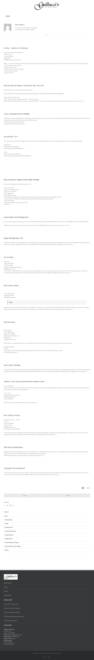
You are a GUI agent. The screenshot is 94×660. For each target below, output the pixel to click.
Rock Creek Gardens (11, 286)
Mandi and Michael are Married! (12, 612)
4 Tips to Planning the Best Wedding (16, 114)
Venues (7, 550)
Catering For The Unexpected (14, 468)
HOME (10, 302)
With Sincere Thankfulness (13, 447)
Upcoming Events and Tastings (13, 546)
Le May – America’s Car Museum (16, 48)
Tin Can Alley (8, 257)
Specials (6, 591)
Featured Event (9, 527)
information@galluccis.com (14, 635)
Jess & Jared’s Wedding (12, 365)
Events (6, 523)
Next (88, 488)
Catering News (8, 520)
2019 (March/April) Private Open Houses (14, 616)
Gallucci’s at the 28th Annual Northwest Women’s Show (24, 381)
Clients (5, 587)
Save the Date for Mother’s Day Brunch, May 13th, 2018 (24, 86)
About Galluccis (8, 583)
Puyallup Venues (9, 535)
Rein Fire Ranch (9, 322)
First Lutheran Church (12, 415)
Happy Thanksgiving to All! (13, 238)
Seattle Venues (9, 539)
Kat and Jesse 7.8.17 (11, 137)
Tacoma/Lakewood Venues (12, 542)
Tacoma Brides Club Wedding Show (16, 217)
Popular (25, 495)
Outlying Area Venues (10, 531)
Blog (6, 516)
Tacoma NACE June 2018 (10, 620)
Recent (68, 495)
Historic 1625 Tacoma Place (11, 604)
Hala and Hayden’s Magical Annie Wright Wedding (21, 180)
